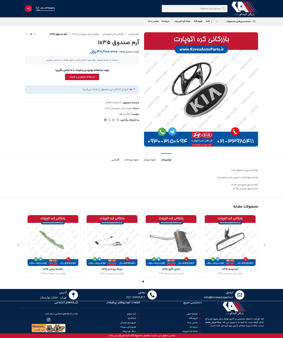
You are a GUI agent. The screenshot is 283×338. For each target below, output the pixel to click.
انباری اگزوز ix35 (171, 269)
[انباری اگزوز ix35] (171, 240)
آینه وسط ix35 (230, 269)
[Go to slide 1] (143, 281)
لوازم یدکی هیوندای (113, 34)
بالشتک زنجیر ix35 (53, 269)
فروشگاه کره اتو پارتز (128, 336)
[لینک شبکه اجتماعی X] (117, 120)
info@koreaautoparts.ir (218, 297)
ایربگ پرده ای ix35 (111, 269)
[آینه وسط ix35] (230, 240)
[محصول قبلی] (35, 34)
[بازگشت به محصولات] (31, 34)
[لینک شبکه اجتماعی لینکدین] (113, 120)
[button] (264, 245)
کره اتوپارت (133, 34)
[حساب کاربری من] (28, 8)
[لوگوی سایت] (244, 8)
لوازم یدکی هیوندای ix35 (84, 34)
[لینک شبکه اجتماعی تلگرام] (105, 120)
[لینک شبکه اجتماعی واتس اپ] (110, 120)
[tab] (166, 158)
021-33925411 (47, 8)
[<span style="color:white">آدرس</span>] (73, 295)
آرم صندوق (124, 114)
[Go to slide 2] (140, 281)
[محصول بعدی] (27, 34)
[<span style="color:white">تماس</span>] (152, 295)
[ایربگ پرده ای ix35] (112, 240)
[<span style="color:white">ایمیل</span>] (239, 295)
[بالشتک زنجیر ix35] (53, 240)
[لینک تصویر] (48, 328)
